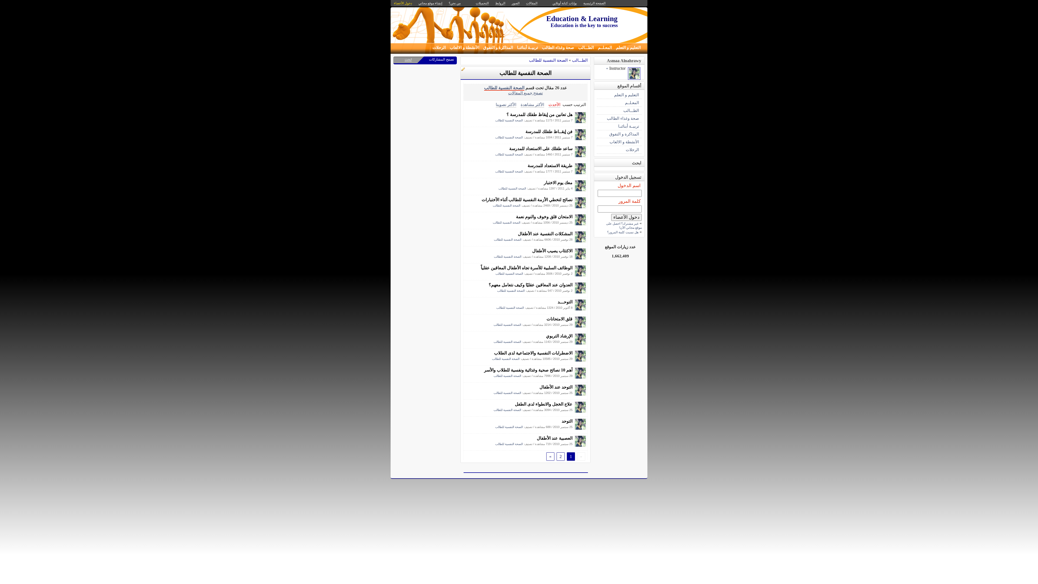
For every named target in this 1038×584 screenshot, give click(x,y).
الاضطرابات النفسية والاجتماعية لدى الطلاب (533, 353)
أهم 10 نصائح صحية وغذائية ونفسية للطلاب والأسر (528, 370)
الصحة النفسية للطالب (548, 60)
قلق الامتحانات (560, 319)
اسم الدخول (629, 185)
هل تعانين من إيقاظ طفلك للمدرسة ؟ (540, 114)
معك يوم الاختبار (558, 182)
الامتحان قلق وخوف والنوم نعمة (544, 216)
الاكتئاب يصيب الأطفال (552, 250)
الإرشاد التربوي (559, 336)
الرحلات (439, 47)
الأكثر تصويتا (506, 104)
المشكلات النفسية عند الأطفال (545, 233)
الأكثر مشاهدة (532, 104)
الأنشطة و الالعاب (464, 47)
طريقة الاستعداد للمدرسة (550, 165)
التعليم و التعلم (628, 47)
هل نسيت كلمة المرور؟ (622, 232)
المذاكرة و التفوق (498, 47)
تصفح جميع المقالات (525, 93)
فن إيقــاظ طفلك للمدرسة (549, 131)
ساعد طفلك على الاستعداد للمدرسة (541, 148)
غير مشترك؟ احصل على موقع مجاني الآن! (624, 226)
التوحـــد (565, 302)
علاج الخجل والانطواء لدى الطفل (544, 404)
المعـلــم (605, 47)
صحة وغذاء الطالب (558, 47)
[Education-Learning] (580, 122)
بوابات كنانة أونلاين (565, 3)
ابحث (408, 59)
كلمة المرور (629, 201)
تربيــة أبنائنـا (527, 47)
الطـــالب (586, 47)
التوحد (567, 421)
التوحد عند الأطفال (556, 387)
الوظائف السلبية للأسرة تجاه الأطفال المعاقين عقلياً (527, 268)
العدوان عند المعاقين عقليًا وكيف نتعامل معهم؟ (531, 285)
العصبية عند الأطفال (555, 438)
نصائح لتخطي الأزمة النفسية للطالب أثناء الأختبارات (527, 199)
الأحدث (554, 104)
